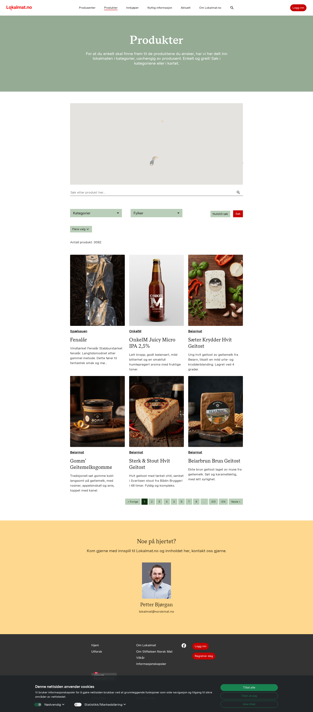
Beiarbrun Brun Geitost (214, 461)
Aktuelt (186, 7)
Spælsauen (78, 331)
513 (213, 501)
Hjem (95, 645)
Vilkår (140, 658)
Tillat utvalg (249, 696)
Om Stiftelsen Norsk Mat (154, 651)
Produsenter (87, 7)
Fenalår (78, 340)
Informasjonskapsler (151, 664)
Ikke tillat (249, 704)
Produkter (111, 7)
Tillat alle (249, 687)
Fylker (138, 213)
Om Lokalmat (146, 645)
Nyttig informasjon (159, 7)
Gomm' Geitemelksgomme (91, 464)
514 (223, 501)
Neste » (235, 501)
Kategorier (81, 213)
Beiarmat (195, 331)
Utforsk (96, 651)
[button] (232, 9)
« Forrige (133, 501)
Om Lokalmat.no (210, 7)
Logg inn (298, 7)
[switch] (78, 704)
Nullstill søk (220, 214)
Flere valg (81, 229)
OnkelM (135, 331)
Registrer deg (204, 656)
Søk (238, 213)
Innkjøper (132, 7)
